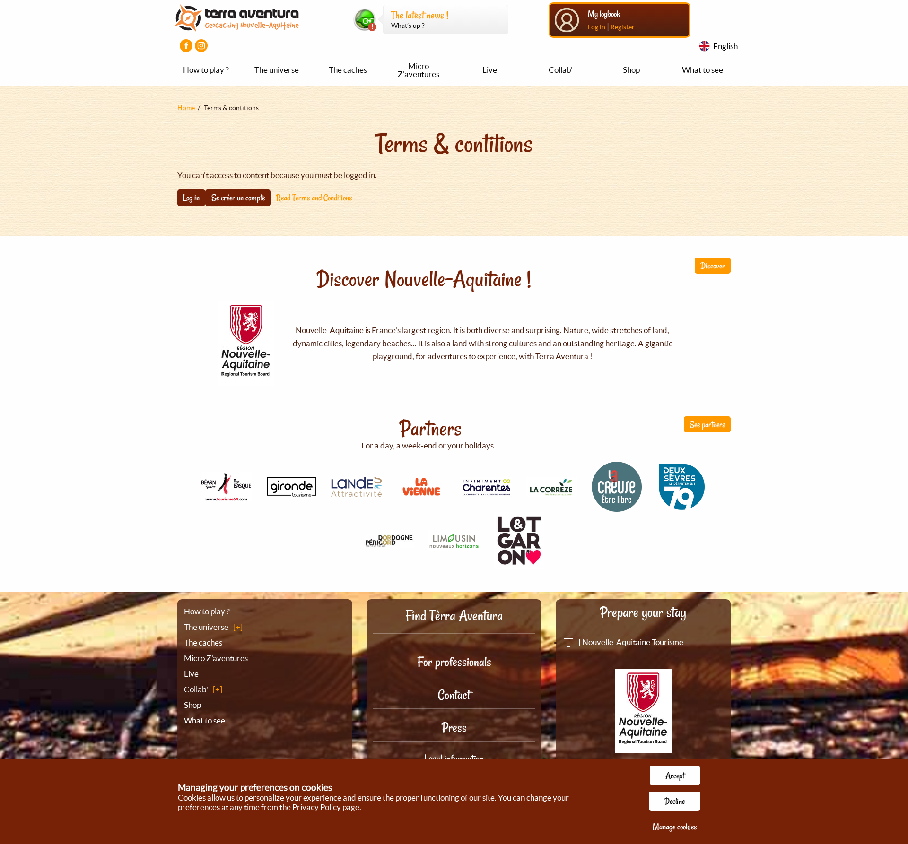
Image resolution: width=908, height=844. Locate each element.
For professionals (454, 662)
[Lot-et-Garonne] (519, 563)
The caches (348, 69)
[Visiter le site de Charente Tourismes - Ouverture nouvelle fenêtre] (486, 491)
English (725, 46)
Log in (596, 27)
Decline (674, 801)
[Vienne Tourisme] (421, 496)
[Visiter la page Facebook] (186, 45)
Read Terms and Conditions (314, 197)
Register (623, 27)
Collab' (561, 69)
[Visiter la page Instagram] (201, 45)
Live (489, 69)
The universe (276, 69)
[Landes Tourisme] (356, 491)
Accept (674, 775)
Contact (454, 695)
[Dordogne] (389, 542)
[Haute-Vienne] (454, 546)
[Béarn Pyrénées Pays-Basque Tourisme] (226, 495)
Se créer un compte (238, 197)
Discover (712, 265)
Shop (631, 69)
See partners (707, 424)
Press (454, 727)
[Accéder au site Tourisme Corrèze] (551, 491)
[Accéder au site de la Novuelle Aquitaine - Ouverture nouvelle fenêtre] (643, 746)
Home (186, 108)
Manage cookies (675, 826)
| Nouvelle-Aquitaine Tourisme (630, 641)
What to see (702, 69)
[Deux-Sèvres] (681, 506)
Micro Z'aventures (418, 69)
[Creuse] (616, 506)
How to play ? (206, 69)
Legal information (454, 758)
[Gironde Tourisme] (291, 491)
